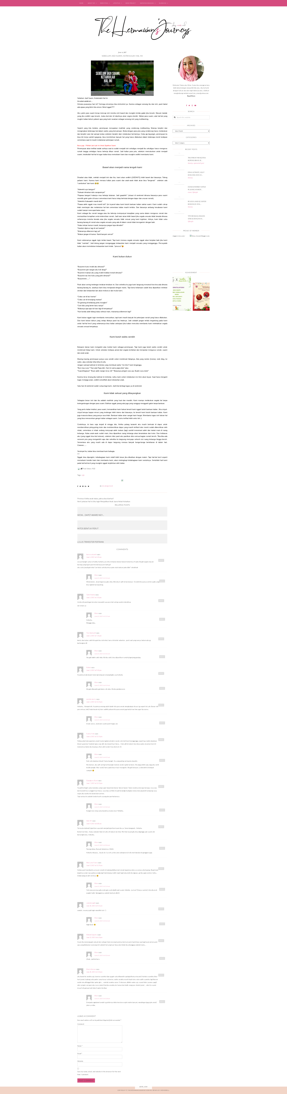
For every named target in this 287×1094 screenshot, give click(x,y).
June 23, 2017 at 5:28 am (102, 998)
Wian (96, 575)
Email (79, 1053)
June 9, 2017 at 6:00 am (93, 824)
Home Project (130, 3)
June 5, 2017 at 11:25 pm (94, 702)
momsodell (165, 1090)
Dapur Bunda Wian (147, 3)
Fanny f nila (90, 734)
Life (83, 475)
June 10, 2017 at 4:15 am (94, 906)
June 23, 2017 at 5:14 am (102, 886)
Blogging (162, 3)
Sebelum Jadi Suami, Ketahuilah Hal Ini (122, 56)
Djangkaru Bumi (92, 780)
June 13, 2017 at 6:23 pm (94, 937)
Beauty (190, 163)
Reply (161, 560)
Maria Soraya (91, 969)
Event (190, 192)
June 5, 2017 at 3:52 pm (93, 597)
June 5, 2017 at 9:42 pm (93, 670)
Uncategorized (107, 486)
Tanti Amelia (90, 595)
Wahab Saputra (91, 935)
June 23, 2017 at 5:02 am (102, 807)
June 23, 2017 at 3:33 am (102, 616)
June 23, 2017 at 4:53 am (102, 757)
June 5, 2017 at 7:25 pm (93, 636)
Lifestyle (116, 3)
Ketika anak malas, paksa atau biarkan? (99, 499)
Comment (80, 1024)
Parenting (104, 3)
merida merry (91, 699)
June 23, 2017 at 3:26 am (102, 578)
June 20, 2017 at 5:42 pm (94, 972)
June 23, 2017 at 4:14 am (102, 685)
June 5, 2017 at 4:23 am (93, 557)
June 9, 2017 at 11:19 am (94, 865)
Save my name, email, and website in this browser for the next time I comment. (99, 1073)
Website (80, 1061)
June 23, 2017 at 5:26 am (102, 955)
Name (80, 1046)
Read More (191, 96)
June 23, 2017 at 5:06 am (102, 845)
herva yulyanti (91, 554)
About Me (91, 3)
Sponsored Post (199, 163)
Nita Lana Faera (92, 863)
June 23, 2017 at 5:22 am (102, 921)
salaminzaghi (90, 903)
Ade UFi (89, 821)
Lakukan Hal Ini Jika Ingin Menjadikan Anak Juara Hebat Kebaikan (105, 501)
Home (81, 3)
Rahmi (88, 667)
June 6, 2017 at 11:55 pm (94, 736)
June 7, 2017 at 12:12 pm (94, 783)
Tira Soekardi (91, 633)
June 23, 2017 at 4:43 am (102, 720)
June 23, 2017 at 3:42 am (102, 654)
